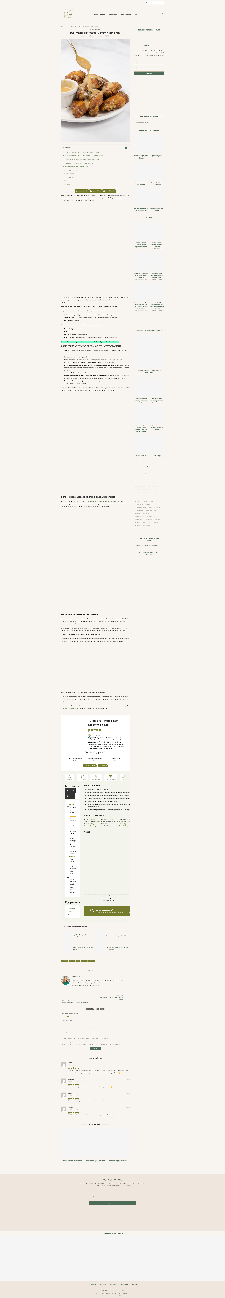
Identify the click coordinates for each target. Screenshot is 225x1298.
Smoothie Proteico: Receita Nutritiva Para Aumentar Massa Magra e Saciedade (157, 305)
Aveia (151, 477)
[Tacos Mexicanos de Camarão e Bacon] (157, 143)
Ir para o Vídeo (96, 191)
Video (68, 184)
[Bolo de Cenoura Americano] (141, 443)
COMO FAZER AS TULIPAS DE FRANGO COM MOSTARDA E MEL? (84, 156)
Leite (150, 495)
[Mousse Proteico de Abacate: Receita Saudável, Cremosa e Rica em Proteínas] (141, 231)
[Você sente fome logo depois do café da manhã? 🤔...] (11, 1269)
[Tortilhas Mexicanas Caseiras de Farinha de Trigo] (141, 386)
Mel (78, 960)
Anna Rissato (90, 36)
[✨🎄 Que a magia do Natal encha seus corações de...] (79, 1247)
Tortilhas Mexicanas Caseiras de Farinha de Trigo (141, 400)
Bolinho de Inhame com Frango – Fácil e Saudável (141, 156)
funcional (145, 492)
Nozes (145, 501)
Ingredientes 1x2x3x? (72, 170)
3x (68, 796)
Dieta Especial (113, 14)
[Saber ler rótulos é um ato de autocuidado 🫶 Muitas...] (33, 1247)
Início (96, 14)
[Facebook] (155, 14)
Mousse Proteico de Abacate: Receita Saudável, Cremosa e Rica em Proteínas (141, 245)
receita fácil (149, 504)
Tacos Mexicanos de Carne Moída (141, 183)
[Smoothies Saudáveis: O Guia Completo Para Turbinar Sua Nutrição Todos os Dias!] (141, 291)
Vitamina (155, 522)
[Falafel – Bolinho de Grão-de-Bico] (157, 171)
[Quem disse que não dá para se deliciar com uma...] (79, 1269)
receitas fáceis (139, 510)
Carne (157, 480)
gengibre (153, 492)
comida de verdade (140, 486)
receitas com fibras (140, 507)
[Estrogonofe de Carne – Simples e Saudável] (95, 1143)
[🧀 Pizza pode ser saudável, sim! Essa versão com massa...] (169, 1269)
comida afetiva (148, 483)
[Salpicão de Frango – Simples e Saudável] (67, 935)
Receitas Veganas (151, 510)
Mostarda (91, 960)
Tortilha (137, 522)
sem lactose (138, 519)
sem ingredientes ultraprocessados (145, 516)
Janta (143, 495)
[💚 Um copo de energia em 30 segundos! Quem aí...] (56, 1247)
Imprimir (91, 753)
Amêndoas (153, 474)
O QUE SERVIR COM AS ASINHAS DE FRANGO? (79, 163)
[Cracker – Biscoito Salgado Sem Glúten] (100, 935)
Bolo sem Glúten (147, 480)
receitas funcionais (154, 507)
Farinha (157, 489)
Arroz (145, 477)
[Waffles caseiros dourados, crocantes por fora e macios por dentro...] (191, 1269)
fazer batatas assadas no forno (71, 708)
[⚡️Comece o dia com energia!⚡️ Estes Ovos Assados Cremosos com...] (169, 1247)
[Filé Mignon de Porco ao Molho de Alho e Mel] (141, 196)
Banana (158, 477)
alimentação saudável (141, 474)
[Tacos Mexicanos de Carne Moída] (141, 171)
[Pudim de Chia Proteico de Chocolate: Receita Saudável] (141, 261)
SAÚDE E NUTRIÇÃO (126, 14)
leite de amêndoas (140, 498)
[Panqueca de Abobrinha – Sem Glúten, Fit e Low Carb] (100, 948)
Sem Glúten (146, 513)
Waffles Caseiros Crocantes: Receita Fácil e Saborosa (157, 244)
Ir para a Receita (83, 191)
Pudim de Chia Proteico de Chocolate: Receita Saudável (141, 275)
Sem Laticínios (148, 519)
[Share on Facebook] (99, 970)
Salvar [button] (101, 753)
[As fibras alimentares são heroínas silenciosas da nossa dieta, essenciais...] (213, 1247)
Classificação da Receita (70, 1014)
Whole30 (137, 525)
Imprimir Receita (110, 191)
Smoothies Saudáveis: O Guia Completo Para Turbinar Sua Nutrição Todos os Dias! (141, 305)
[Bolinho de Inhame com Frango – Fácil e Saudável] (119, 1143)
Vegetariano (146, 522)
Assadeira (71, 908)
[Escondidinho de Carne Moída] (157, 196)
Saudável (137, 513)
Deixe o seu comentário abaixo (106, 912)
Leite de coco (151, 498)
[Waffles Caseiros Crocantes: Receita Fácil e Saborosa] (157, 231)
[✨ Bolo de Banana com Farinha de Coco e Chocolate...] (123, 1247)
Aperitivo (64, 960)
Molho (84, 960)
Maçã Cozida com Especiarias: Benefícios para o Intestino (156, 275)
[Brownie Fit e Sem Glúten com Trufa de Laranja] (67, 948)
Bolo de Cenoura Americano (141, 456)
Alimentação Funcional (141, 471)
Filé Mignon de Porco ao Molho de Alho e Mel (141, 209)
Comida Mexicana (153, 486)
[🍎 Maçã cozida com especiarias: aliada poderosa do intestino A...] (146, 1269)
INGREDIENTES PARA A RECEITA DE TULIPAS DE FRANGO (82, 152)
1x (68, 790)
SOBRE (122, 1290)
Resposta (127, 1063)
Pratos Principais (71, 26)
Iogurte (137, 495)
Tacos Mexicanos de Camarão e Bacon (156, 156)
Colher (70, 915)
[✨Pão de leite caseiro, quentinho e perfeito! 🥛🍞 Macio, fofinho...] (191, 1247)
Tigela (70, 911)
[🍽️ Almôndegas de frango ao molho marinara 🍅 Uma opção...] (56, 1269)
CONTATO (113, 1290)
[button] (89, 729)
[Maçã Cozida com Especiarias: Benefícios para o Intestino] (157, 261)
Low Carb (137, 501)
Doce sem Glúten (147, 489)
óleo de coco (146, 525)
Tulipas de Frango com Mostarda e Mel (76, 166)
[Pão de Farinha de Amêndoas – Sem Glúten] (149, 354)
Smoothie (157, 519)
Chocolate (138, 483)
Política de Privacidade (116, 1295)
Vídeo (123, 779)
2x (73, 790)
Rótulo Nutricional (71, 181)
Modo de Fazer (70, 177)
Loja (136, 14)
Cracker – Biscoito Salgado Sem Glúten (117, 936)
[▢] (68, 807)
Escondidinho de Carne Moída (156, 209)
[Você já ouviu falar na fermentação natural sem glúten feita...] (33, 1269)
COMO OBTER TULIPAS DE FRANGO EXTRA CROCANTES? (82, 159)
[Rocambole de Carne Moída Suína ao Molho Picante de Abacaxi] (72, 1143)
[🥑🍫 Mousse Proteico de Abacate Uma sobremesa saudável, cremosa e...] (101, 1269)
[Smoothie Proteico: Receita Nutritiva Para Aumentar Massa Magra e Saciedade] (157, 291)
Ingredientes (69, 779)
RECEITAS (102, 14)
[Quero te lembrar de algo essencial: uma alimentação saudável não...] (123, 1269)
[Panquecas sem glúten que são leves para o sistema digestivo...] (213, 1269)
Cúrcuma (137, 489)
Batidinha (137, 480)
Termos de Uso (105, 1295)
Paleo (151, 501)
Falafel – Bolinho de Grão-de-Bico (157, 183)
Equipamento (70, 174)
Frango (72, 960)
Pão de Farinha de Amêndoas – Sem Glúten (149, 371)
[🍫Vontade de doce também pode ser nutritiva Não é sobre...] (146, 1247)
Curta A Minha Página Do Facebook (145, 545)
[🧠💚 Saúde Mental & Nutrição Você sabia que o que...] (11, 1247)
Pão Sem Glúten (139, 504)
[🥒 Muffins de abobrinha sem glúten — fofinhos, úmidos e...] (101, 1247)
